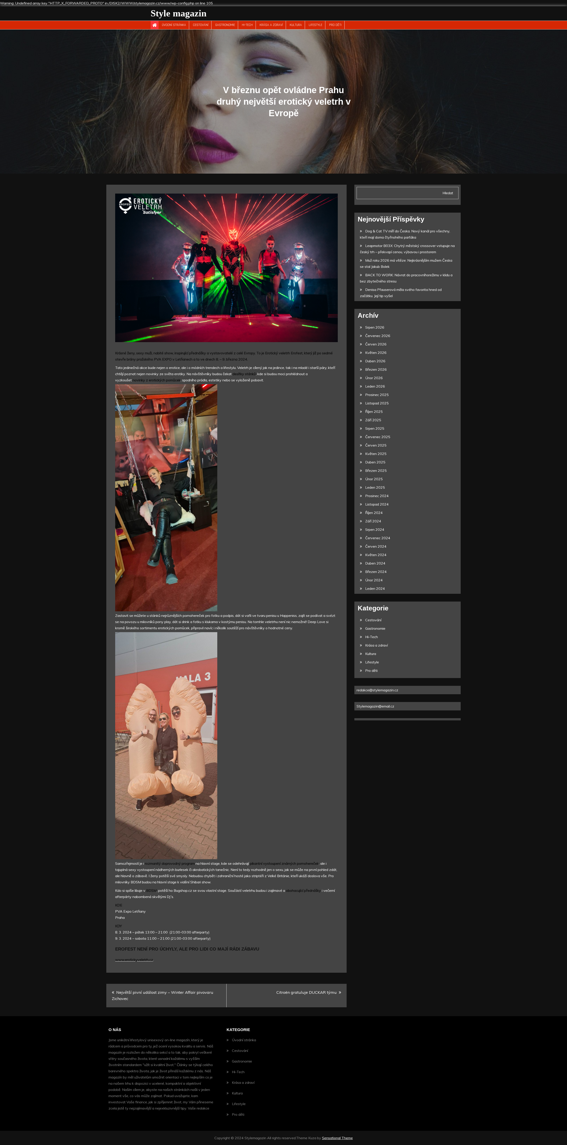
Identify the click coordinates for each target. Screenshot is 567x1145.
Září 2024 (373, 521)
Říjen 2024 (374, 512)
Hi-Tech (247, 25)
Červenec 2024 (377, 538)
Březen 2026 (376, 369)
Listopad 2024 (377, 504)
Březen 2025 (376, 470)
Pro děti (335, 25)
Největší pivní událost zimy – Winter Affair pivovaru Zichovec (162, 995)
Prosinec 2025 (377, 394)
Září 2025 (373, 420)
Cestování (200, 25)
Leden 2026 (375, 386)
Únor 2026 (374, 378)
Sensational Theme (337, 1138)
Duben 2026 (375, 361)
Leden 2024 (375, 588)
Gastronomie (225, 25)
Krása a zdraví (271, 25)
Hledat (448, 193)
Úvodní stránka (174, 25)
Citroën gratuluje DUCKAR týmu (306, 992)
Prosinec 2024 (377, 496)
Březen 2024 (376, 571)
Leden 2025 (375, 487)
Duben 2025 (375, 462)
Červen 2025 (375, 445)
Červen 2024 (375, 546)
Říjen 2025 (374, 411)
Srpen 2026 (374, 327)
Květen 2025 (375, 453)
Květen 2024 (375, 555)
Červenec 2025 (377, 437)
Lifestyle (315, 25)
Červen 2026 (375, 344)
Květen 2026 (375, 352)
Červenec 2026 (377, 335)
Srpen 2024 (374, 529)
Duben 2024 (375, 563)
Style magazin (178, 13)
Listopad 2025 (377, 403)
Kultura (296, 25)
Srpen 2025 (374, 428)
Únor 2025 (374, 479)
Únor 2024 (374, 580)
